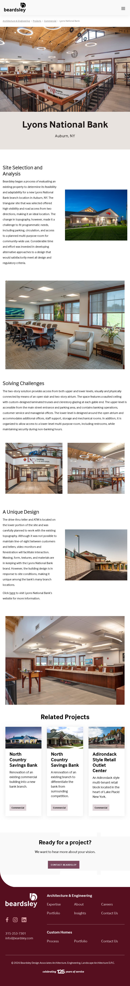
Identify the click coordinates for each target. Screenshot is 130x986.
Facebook (7, 920)
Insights (80, 913)
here (12, 593)
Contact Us (109, 913)
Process (53, 941)
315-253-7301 (15, 933)
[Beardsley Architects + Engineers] (15, 7)
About (79, 904)
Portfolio (53, 913)
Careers (107, 904)
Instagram (15, 920)
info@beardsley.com (19, 938)
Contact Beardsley (64, 864)
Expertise (54, 904)
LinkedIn (24, 920)
